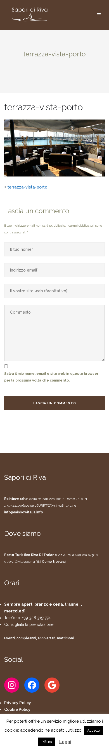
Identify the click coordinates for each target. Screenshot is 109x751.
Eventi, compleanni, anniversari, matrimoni (39, 638)
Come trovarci (54, 562)
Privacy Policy (17, 703)
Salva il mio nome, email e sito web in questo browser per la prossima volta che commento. (51, 377)
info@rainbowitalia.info (23, 512)
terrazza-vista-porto (27, 187)
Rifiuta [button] (46, 742)
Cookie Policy (17, 709)
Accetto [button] (93, 730)
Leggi (65, 741)
